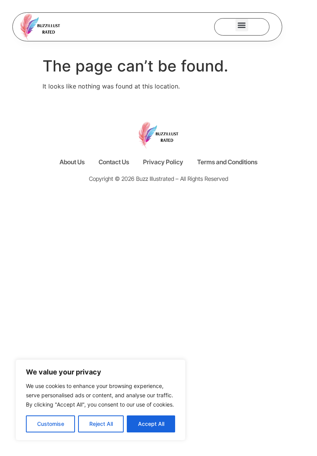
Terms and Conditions (227, 162)
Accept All (151, 423)
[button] (241, 25)
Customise (50, 423)
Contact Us (114, 162)
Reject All (101, 423)
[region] (100, 400)
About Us (72, 162)
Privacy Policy (163, 162)
